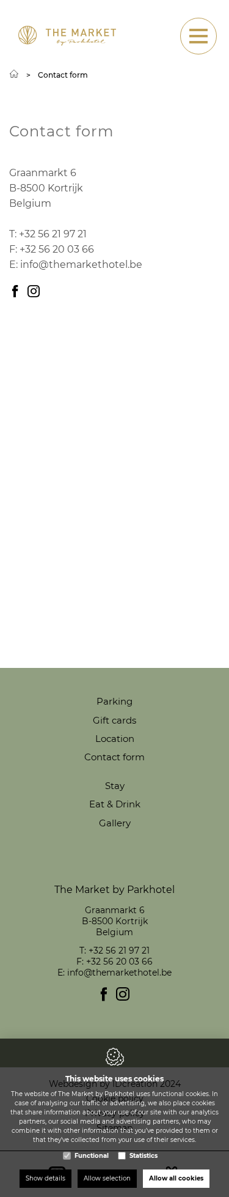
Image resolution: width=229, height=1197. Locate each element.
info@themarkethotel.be (81, 264)
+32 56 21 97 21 (53, 234)
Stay (115, 785)
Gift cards (114, 720)
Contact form (114, 757)
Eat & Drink (114, 804)
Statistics (143, 1156)
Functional (92, 1156)
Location (114, 738)
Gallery (115, 823)
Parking (114, 701)
